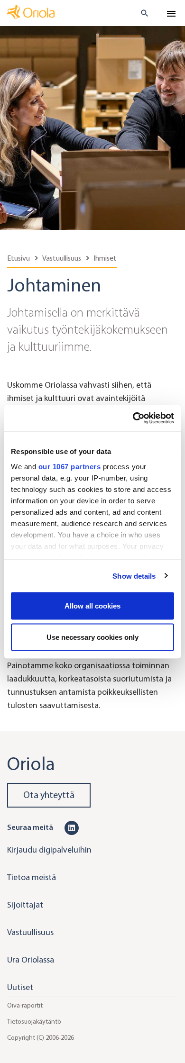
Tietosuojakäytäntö (34, 1022)
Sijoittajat (25, 904)
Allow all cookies (92, 606)
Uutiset (20, 987)
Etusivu (18, 258)
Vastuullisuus (61, 258)
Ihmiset (105, 258)
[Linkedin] (72, 827)
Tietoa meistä (31, 877)
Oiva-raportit (25, 1005)
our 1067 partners (69, 466)
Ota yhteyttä (48, 795)
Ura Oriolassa (30, 959)
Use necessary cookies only (92, 637)
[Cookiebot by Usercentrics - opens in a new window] (133, 418)
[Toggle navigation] (171, 14)
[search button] (141, 13)
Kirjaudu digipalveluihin (49, 850)
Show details (134, 576)
